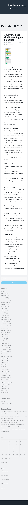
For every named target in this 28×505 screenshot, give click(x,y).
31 (9, 458)
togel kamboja (4, 475)
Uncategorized (9, 44)
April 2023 (3, 367)
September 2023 (5, 356)
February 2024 (5, 345)
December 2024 (5, 323)
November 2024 (5, 326)
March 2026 (4, 293)
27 (20, 455)
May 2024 (3, 339)
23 (6, 455)
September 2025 (5, 304)
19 (16, 451)
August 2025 (4, 306)
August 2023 (4, 358)
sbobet (3, 488)
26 (17, 455)
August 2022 (4, 384)
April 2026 (3, 291)
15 (2, 451)
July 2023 (3, 360)
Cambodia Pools (5, 479)
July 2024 (3, 334)
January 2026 (4, 297)
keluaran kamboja (5, 471)
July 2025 (3, 308)
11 (13, 448)
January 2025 (4, 321)
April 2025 (3, 315)
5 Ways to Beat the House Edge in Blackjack (14, 37)
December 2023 (5, 349)
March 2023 (4, 369)
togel (2, 401)
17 (9, 451)
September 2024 (5, 330)
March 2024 (4, 343)
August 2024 (4, 332)
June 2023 (3, 362)
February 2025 (5, 319)
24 (9, 455)
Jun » (6, 462)
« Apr (2, 462)
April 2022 (3, 393)
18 (13, 451)
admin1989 (18, 42)
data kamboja (4, 483)
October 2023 (4, 354)
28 (24, 455)
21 (24, 451)
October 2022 (4, 380)
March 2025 (4, 317)
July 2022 (3, 386)
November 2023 (5, 351)
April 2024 (3, 341)
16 (5, 451)
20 (20, 451)
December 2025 (5, 300)
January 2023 (4, 373)
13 (20, 448)
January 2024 (4, 347)
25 (13, 455)
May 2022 (3, 390)
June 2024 (3, 336)
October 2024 (4, 328)
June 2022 (3, 388)
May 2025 (3, 313)
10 (9, 448)
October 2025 (4, 302)
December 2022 (5, 375)
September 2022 (5, 382)
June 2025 (3, 310)
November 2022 (5, 377)
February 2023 (5, 371)
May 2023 (3, 364)
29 (2, 458)
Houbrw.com (16, 5)
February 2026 (5, 295)
